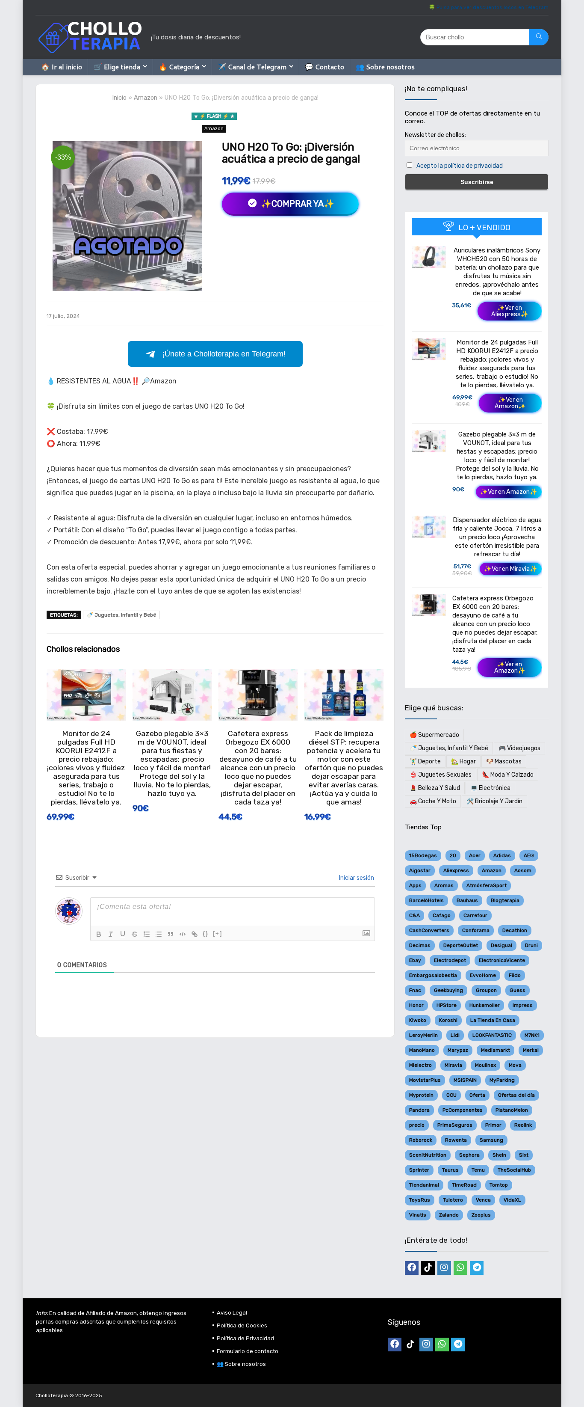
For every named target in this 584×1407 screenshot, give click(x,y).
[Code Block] (183, 934)
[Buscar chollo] (539, 37)
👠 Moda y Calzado (508, 774)
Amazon (145, 97)
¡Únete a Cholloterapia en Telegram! (224, 354)
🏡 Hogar (463, 761)
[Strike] (135, 934)
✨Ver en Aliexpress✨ (509, 311)
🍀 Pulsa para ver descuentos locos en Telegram (489, 7)
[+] (217, 933)
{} (206, 933)
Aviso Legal (232, 1312)
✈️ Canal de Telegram (252, 66)
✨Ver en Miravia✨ (510, 569)
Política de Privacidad (245, 1338)
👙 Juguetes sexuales (441, 774)
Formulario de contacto (247, 1351)
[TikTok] (428, 1268)
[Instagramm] (444, 1268)
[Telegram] (477, 1268)
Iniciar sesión (356, 878)
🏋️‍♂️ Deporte (425, 761)
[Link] (195, 934)
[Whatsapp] (460, 1268)
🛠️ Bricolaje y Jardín (494, 801)
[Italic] (111, 934)
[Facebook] (412, 1268)
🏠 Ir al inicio (61, 66)
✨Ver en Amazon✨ (510, 403)
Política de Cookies (242, 1325)
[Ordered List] (147, 934)
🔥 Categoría (179, 66)
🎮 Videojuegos (519, 748)
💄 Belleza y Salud (435, 788)
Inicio (119, 97)
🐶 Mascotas (504, 761)
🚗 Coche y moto (433, 801)
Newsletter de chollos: (435, 135)
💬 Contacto (324, 66)
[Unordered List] (159, 934)
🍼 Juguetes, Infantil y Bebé (121, 615)
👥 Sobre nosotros (385, 66)
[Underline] (123, 934)
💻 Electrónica (490, 788)
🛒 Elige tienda (117, 66)
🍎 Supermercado (434, 735)
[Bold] (99, 934)
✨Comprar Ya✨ (296, 204)
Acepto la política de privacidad (459, 165)
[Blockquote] (171, 934)
